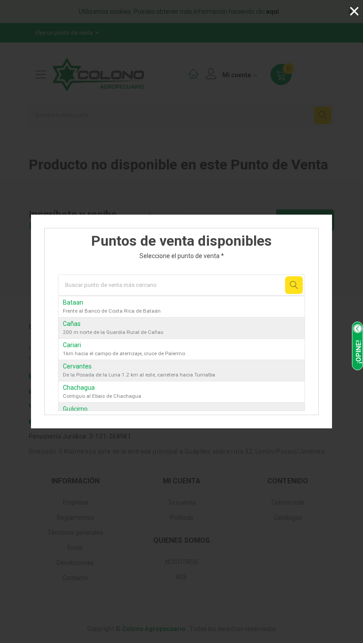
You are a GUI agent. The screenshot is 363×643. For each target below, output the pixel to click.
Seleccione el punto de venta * (181, 255)
